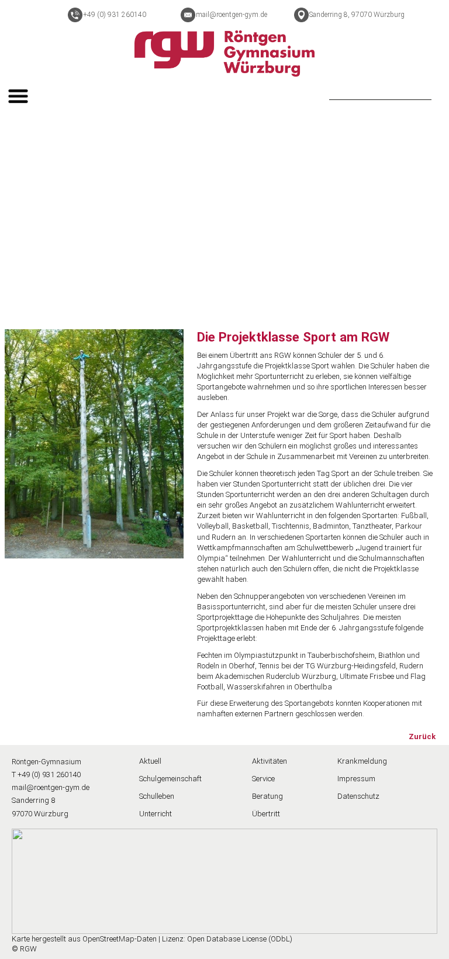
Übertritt (266, 813)
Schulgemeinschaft (170, 778)
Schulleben (156, 796)
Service (263, 778)
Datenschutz (358, 796)
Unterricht (155, 813)
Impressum (356, 778)
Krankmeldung (362, 761)
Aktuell (150, 761)
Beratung (267, 796)
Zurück (422, 736)
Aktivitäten (269, 761)
